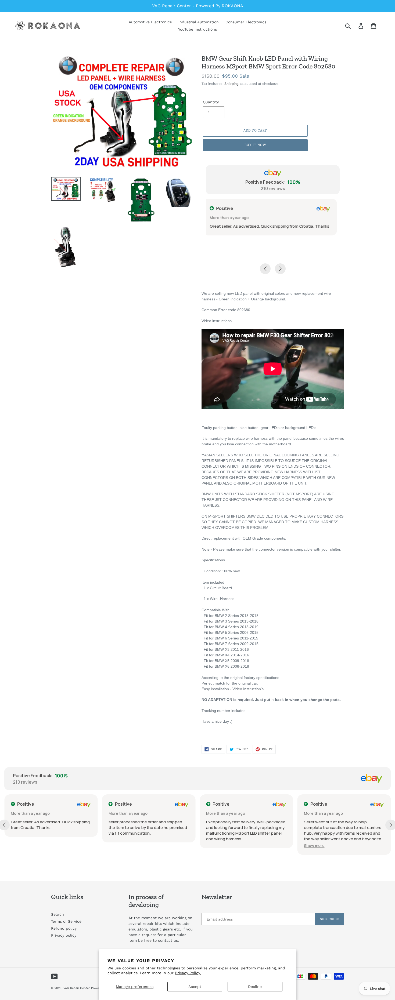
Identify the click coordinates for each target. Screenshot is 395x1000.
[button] (216, 845)
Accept (194, 986)
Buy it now (255, 145)
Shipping (231, 84)
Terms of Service (66, 921)
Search (57, 914)
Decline (255, 986)
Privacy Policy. (188, 973)
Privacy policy (63, 935)
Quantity (211, 102)
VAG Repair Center (76, 988)
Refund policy (64, 928)
